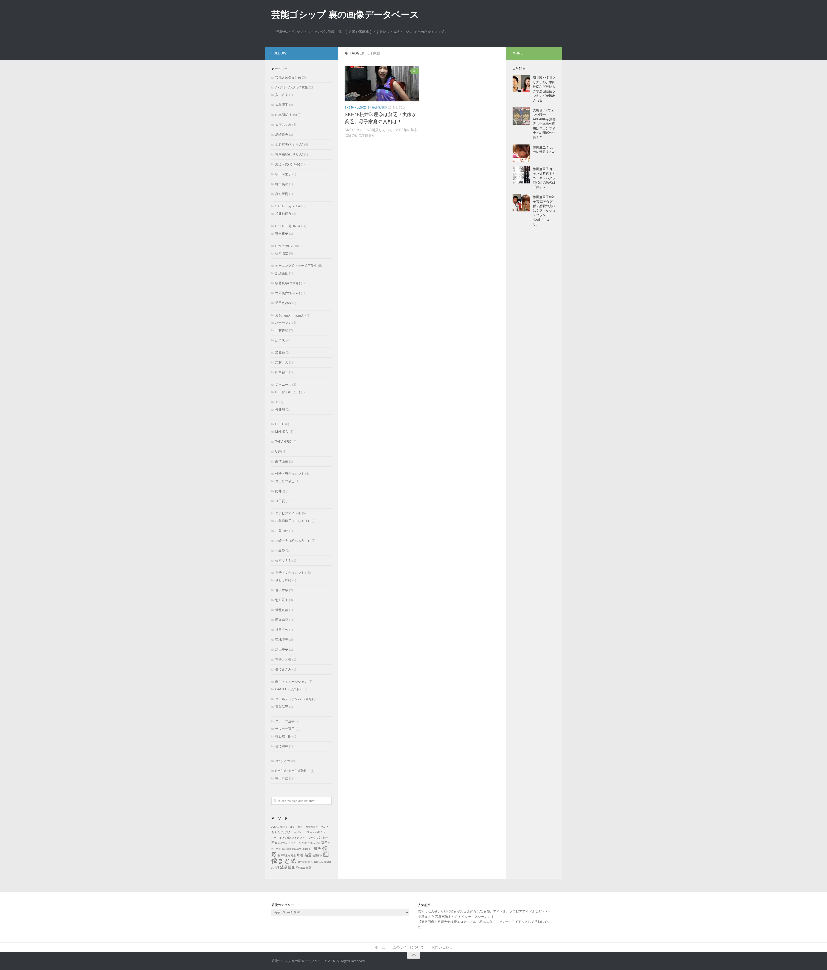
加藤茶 (280, 352)
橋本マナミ (283, 560)
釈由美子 (281, 649)
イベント (299, 832)
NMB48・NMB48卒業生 (292, 771)
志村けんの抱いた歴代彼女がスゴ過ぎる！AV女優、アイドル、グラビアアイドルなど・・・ (484, 911)
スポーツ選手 (285, 721)
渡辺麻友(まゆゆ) (287, 164)
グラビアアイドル (288, 513)
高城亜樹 (281, 194)
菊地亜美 (281, 639)
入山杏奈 (281, 95)
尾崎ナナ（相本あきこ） (293, 540)
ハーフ (274, 837)
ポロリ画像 (285, 837)
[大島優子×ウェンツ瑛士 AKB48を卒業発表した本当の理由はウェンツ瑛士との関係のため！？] (521, 116)
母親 (293, 855)
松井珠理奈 (379, 107)
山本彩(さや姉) (286, 114)
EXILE (279, 424)
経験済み (318, 862)
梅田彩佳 (281, 778)
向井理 (280, 491)
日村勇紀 (281, 330)
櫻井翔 (280, 409)
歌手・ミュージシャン (291, 681)
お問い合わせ (442, 947)
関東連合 (300, 867)
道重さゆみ (283, 303)
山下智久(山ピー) (287, 392)
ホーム (380, 947)
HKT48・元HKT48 (288, 226)
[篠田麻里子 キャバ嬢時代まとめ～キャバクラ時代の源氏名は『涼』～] (521, 174)
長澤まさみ (283, 669)
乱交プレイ (284, 843)
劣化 (310, 843)
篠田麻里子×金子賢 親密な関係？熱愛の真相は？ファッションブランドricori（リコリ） (544, 210)
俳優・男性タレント (289, 473)
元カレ (294, 843)
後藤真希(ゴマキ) (287, 283)
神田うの (281, 630)
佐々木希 (281, 590)
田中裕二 (281, 372)
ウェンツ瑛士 (285, 481)
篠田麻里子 (283, 174)
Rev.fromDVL (284, 246)
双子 (324, 842)
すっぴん (320, 827)
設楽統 (280, 340)
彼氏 (317, 848)
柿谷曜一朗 (283, 736)
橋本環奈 (281, 253)
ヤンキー (322, 837)
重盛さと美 (283, 659)
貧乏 (277, 867)
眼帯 (310, 862)
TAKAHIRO (283, 441)
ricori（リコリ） (288, 827)
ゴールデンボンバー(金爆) (294, 699)
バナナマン (283, 322)
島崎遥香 (281, 134)
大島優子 (281, 105)
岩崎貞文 (297, 849)
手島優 (280, 550)
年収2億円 (307, 849)
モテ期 (311, 837)
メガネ (303, 837)
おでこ (301, 827)
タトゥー (325, 832)
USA (278, 451)
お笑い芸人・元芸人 (289, 315)
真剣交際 (302, 862)
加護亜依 (281, 273)
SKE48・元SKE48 (357, 107)
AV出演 (275, 827)
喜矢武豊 (281, 706)
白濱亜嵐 (281, 461)
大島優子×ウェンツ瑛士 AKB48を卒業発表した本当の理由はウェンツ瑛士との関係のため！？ (544, 123)
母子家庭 (285, 855)
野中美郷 (281, 184)
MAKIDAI (282, 431)
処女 (304, 843)
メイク (295, 837)
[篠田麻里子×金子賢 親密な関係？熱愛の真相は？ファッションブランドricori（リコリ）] (521, 202)
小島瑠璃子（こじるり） (293, 521)
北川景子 (281, 600)
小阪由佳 (281, 530)
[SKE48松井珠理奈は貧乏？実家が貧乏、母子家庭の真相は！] (382, 83)
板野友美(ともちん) (289, 144)
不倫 (274, 842)
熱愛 (308, 855)
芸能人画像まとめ (288, 77)
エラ (307, 832)
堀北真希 (281, 610)
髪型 (308, 867)
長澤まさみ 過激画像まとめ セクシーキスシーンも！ (456, 916)
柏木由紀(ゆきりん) (289, 154)
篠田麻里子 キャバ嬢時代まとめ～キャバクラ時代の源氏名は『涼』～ (544, 178)
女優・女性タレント (289, 572)
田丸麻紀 (281, 620)
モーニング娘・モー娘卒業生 (296, 265)
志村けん (281, 362)
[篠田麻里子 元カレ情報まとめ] (521, 153)
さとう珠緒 (283, 580)
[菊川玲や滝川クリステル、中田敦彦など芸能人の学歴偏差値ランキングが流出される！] (521, 83)
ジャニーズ (283, 384)
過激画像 (287, 867)
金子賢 (280, 501)
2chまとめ (282, 761)
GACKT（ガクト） (289, 689)
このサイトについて (408, 947)
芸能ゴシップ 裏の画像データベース (345, 14)
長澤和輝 (281, 746)
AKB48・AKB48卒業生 (291, 87)
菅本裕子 (281, 233)
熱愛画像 (317, 855)
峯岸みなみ (283, 124)
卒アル (316, 843)
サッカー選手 (285, 729)
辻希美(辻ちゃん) (287, 293)
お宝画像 (310, 827)
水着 (300, 855)
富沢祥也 (286, 849)
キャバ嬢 (315, 832)
